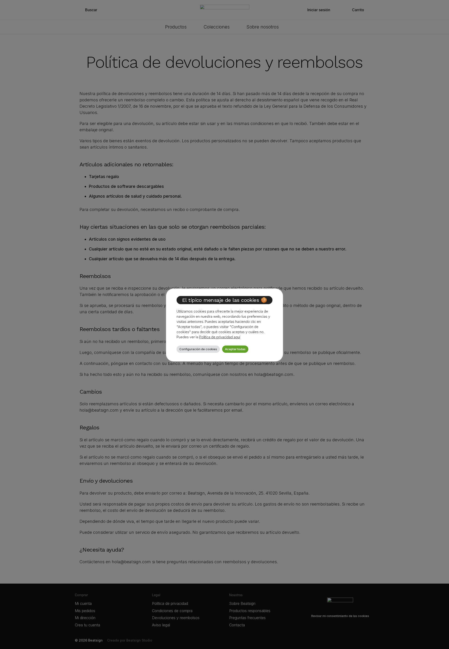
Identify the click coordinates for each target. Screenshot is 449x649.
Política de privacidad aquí (219, 337)
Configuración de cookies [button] (198, 349)
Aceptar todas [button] (235, 349)
